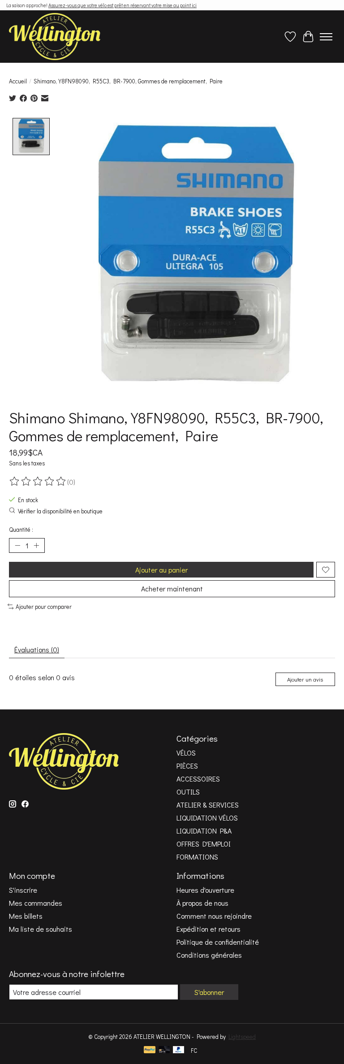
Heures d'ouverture (205, 890)
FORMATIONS (197, 856)
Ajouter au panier (161, 569)
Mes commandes (35, 903)
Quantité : (21, 529)
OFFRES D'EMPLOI (203, 843)
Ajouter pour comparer (44, 607)
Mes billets (26, 916)
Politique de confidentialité (217, 942)
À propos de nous (202, 903)
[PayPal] (149, 1050)
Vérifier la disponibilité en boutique (60, 511)
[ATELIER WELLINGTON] (54, 36)
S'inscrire (23, 890)
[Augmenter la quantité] (36, 546)
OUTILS (188, 791)
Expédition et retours (208, 929)
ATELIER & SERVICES (207, 804)
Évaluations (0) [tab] (36, 649)
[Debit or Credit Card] (164, 1050)
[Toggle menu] (326, 37)
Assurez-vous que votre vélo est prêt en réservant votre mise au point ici (122, 5)
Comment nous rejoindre (214, 916)
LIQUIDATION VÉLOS (207, 817)
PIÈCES (187, 765)
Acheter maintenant (172, 588)
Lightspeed (242, 1037)
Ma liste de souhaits (40, 929)
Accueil (18, 81)
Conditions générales (209, 955)
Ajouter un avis (305, 679)
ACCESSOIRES (198, 778)
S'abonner (209, 992)
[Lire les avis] (38, 481)
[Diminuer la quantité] (17, 546)
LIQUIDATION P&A (204, 830)
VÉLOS (186, 752)
